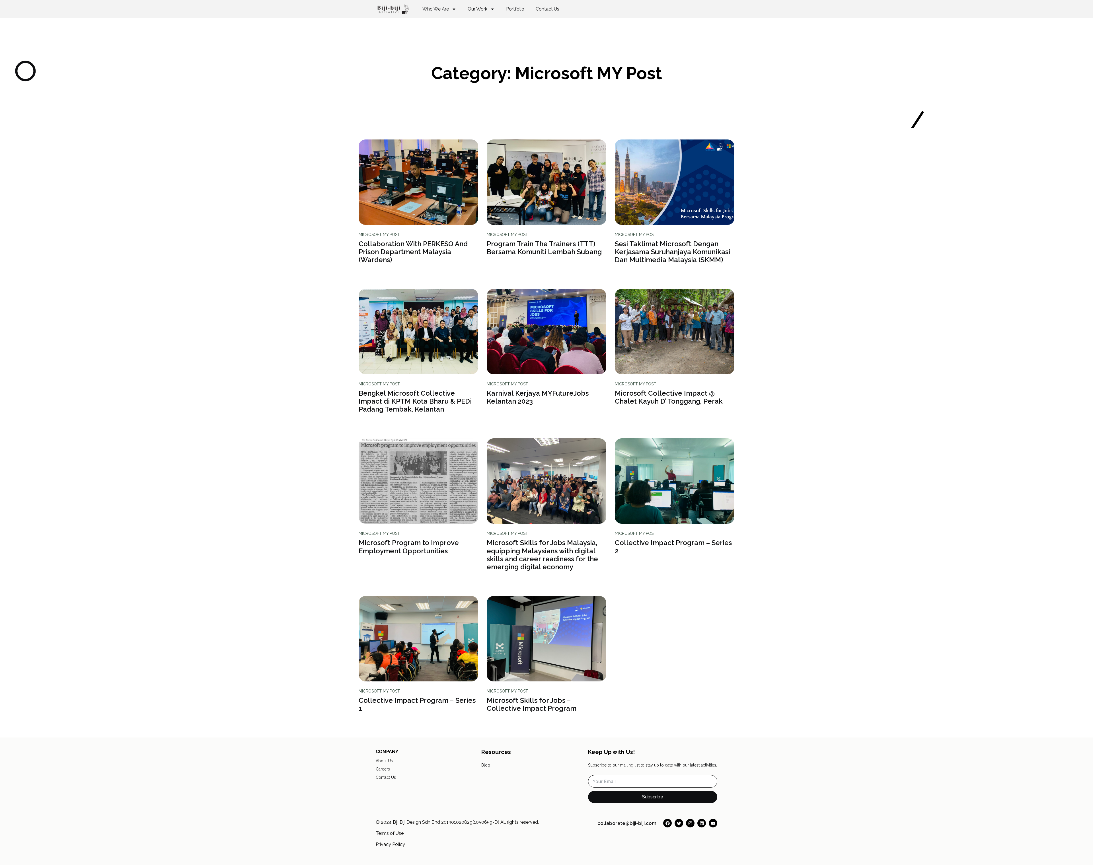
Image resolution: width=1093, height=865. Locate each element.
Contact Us (547, 9)
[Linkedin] (701, 823)
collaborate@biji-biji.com (626, 823)
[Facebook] (667, 823)
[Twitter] (679, 823)
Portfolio (515, 9)
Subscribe (652, 797)
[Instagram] (690, 823)
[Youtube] (713, 823)
